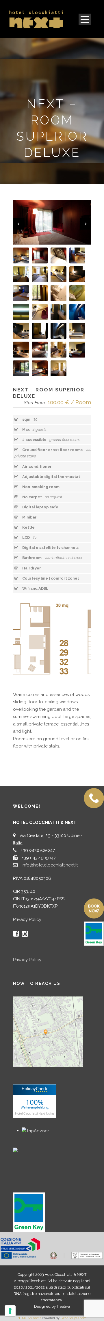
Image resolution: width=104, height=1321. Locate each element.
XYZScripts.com (74, 1318)
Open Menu (85, 19)
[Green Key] (28, 1211)
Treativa (63, 1306)
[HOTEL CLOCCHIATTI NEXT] (27, 1149)
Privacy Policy (27, 919)
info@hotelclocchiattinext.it (50, 865)
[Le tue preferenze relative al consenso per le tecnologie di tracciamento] (10, 1310)
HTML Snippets (29, 1318)
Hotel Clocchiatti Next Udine (34, 1113)
